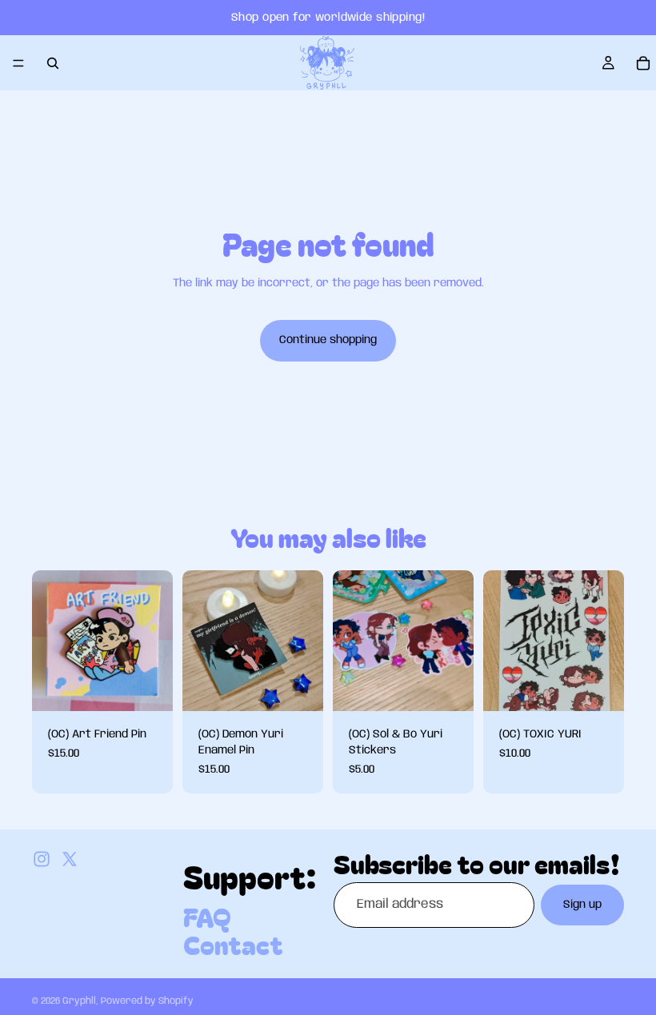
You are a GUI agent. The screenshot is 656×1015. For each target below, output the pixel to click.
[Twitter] (69, 859)
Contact (233, 943)
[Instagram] (41, 859)
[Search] (52, 63)
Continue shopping (328, 340)
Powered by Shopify (147, 1001)
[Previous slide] (350, 640)
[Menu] (18, 63)
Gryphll (79, 1001)
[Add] (148, 687)
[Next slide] (456, 640)
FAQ (207, 915)
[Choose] (448, 687)
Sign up (582, 904)
